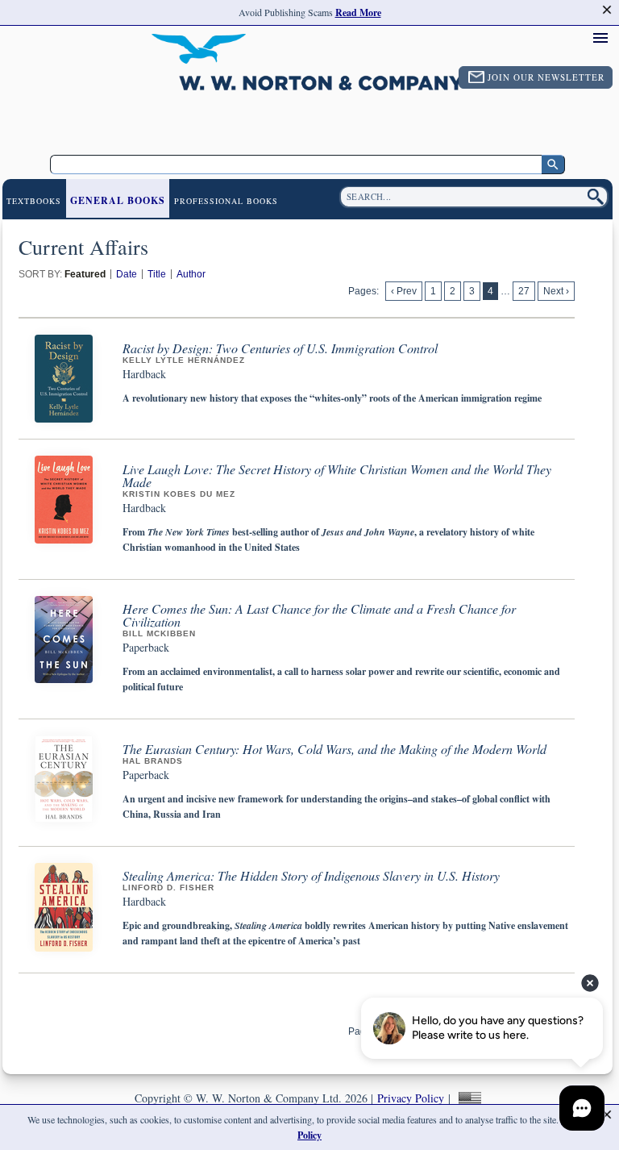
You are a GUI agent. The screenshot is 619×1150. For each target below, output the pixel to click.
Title (156, 274)
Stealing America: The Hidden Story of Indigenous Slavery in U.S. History (311, 875)
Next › (556, 291)
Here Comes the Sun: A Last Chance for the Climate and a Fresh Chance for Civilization (319, 615)
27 (524, 291)
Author (191, 274)
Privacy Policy (410, 1098)
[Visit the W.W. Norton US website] (468, 1098)
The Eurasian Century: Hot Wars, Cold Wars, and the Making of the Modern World (334, 748)
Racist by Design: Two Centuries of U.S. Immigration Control (280, 348)
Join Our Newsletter (546, 77)
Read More (358, 12)
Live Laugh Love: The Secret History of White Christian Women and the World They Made (337, 475)
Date (126, 274)
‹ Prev (404, 291)
